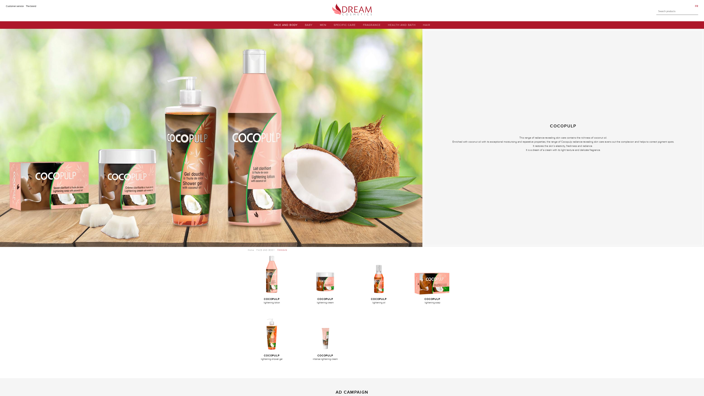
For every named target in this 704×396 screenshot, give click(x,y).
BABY (309, 25)
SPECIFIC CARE (345, 25)
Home (251, 250)
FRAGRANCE (372, 25)
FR (696, 6)
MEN (323, 25)
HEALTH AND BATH (402, 25)
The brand (31, 6)
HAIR (426, 25)
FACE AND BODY (286, 25)
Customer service (15, 6)
